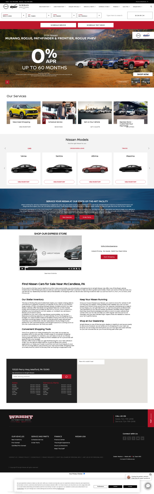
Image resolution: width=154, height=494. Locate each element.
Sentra (62, 309)
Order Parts (87, 217)
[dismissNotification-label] (150, 475)
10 (148, 57)
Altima (51, 309)
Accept (130, 486)
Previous (136, 82)
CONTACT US (13, 457)
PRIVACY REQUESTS (48, 457)
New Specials (67, 217)
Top (151, 421)
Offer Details (123, 81)
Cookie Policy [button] (20, 488)
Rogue (57, 309)
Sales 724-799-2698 (124, 419)
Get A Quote (24, 127)
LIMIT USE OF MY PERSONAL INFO (93, 457)
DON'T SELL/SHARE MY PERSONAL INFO (68, 457)
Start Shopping (109, 257)
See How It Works (50, 273)
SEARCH (140, 15)
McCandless (123, 291)
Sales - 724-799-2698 (12, 1)
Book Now (130, 127)
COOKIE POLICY (36, 457)
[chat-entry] (148, 485)
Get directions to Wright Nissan (23, 373)
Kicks (70, 309)
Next (145, 82)
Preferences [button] (60, 488)
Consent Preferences (127, 459)
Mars (116, 291)
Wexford (111, 291)
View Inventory (96, 127)
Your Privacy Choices (76, 474)
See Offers (59, 127)
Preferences (100, 486)
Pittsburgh (25, 293)
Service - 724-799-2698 (25, 1)
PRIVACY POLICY (24, 457)
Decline (115, 486)
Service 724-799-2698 (125, 421)
